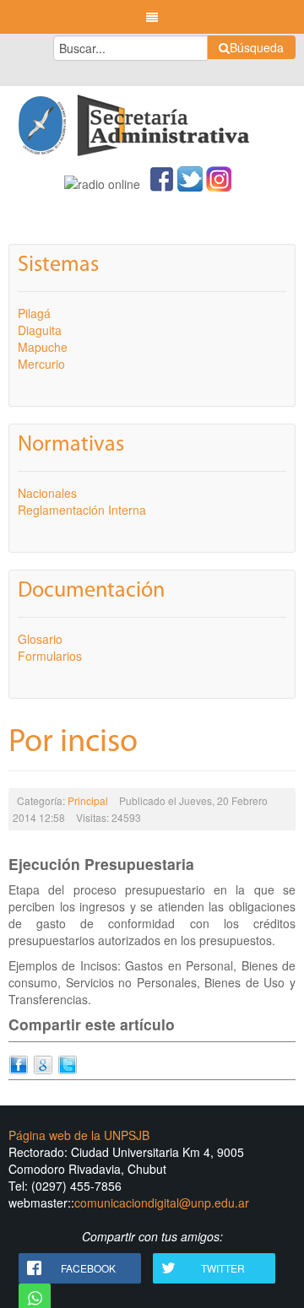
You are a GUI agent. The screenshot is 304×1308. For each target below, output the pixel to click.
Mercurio (41, 363)
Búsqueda (257, 47)
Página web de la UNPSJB (78, 1135)
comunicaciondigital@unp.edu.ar (161, 1202)
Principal (88, 800)
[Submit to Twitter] (67, 1063)
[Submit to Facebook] (18, 1063)
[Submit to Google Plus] (43, 1063)
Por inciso (73, 743)
